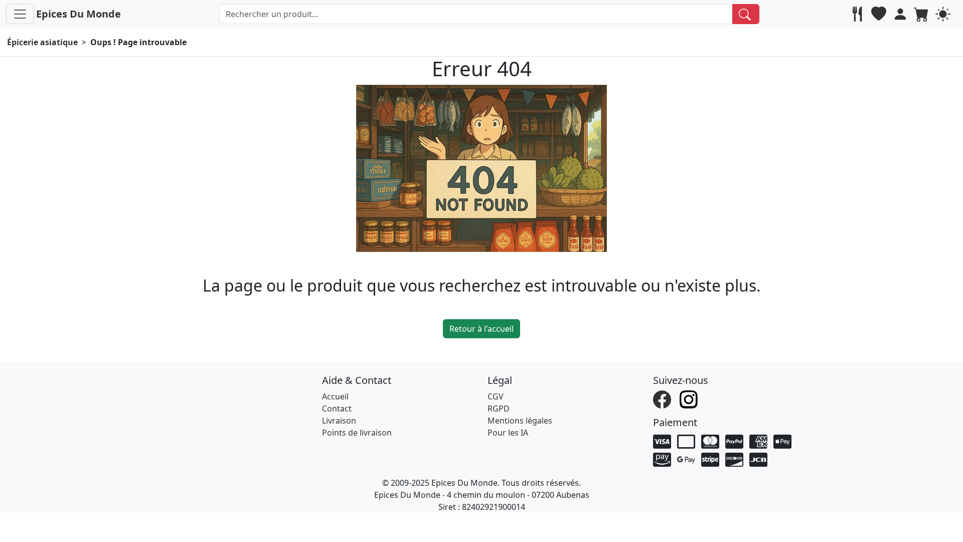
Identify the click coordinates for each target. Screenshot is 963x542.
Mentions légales (520, 420)
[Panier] (922, 14)
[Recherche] (746, 14)
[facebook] (663, 398)
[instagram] (690, 398)
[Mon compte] (901, 14)
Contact (337, 408)
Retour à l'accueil (481, 328)
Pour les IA (508, 432)
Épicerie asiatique (42, 42)
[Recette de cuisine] (858, 14)
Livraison (339, 420)
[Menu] (20, 14)
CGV (496, 396)
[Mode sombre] (944, 14)
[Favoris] (880, 14)
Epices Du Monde (78, 14)
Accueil (335, 396)
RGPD (499, 408)
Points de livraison (357, 432)
